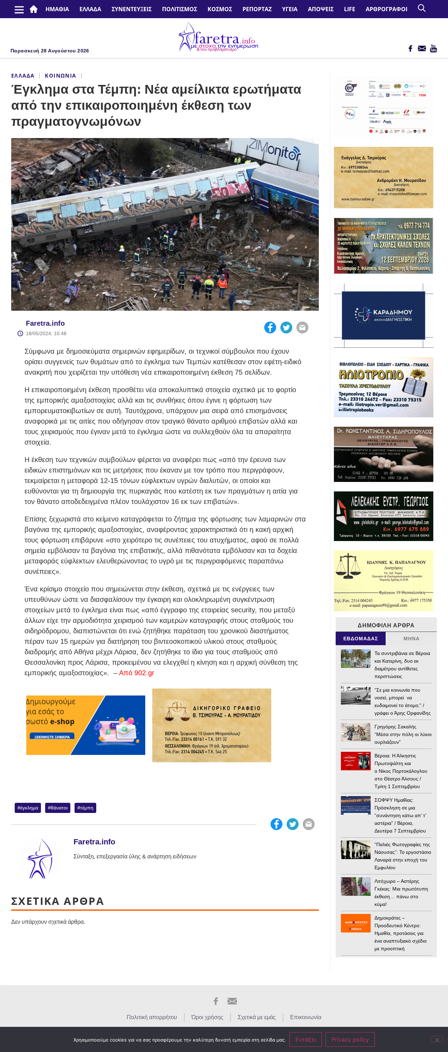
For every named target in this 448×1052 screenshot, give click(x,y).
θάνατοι (59, 807)
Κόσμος (220, 9)
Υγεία (290, 9)
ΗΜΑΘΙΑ (57, 9)
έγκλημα (29, 807)
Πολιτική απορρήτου (152, 1017)
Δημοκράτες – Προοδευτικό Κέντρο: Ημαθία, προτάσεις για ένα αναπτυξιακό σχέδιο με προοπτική (400, 933)
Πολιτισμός (179, 9)
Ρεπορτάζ (257, 9)
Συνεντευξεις (132, 9)
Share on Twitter (286, 327)
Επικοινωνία (305, 1017)
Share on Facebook (270, 327)
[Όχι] (437, 1039)
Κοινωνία (60, 75)
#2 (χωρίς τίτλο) (35, 9)
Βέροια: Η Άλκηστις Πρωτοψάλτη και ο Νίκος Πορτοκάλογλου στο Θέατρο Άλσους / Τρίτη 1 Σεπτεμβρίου (400, 771)
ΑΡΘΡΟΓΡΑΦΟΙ (386, 9)
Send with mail (302, 327)
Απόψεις (321, 9)
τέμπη (86, 807)
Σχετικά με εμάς (257, 1017)
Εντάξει (305, 1039)
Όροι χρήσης (207, 1017)
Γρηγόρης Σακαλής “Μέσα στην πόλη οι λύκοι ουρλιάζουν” (403, 734)
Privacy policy (350, 1039)
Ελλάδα (90, 9)
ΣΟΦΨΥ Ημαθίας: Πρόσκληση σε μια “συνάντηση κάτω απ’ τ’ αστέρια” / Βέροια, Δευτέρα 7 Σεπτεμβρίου (400, 815)
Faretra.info (45, 323)
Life (349, 9)
